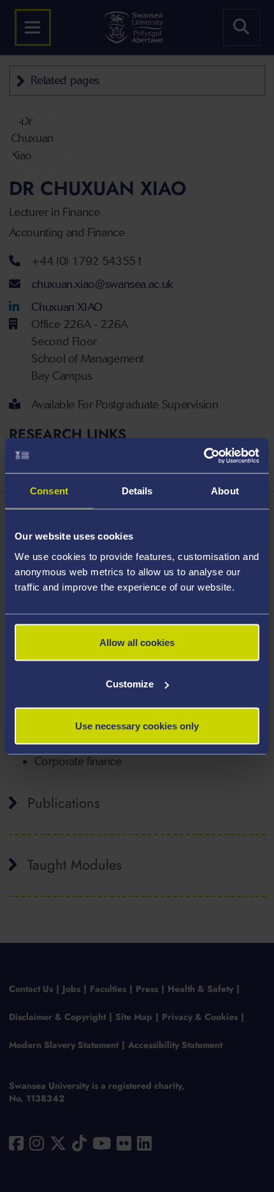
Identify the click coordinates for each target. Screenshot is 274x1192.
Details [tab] (137, 490)
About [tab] (225, 490)
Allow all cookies (137, 641)
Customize (130, 684)
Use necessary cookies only (137, 725)
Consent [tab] (49, 490)
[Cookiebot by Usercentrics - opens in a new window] (203, 455)
